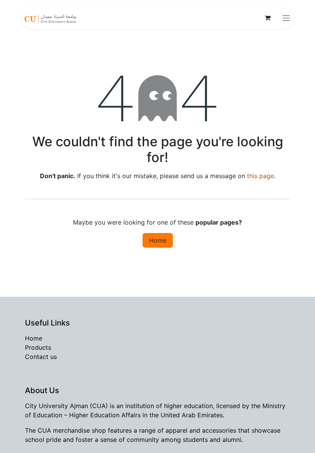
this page (260, 176)
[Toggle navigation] (286, 17)
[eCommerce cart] (267, 17)
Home (157, 240)
